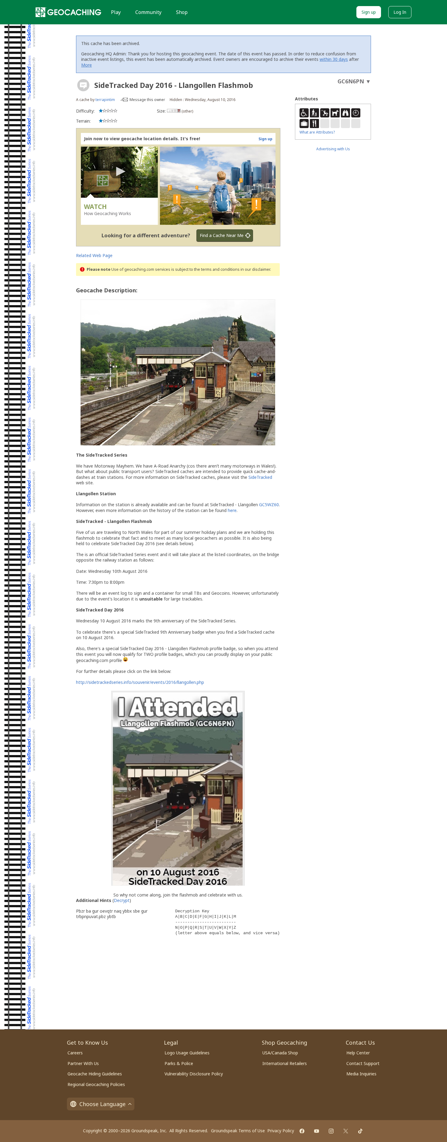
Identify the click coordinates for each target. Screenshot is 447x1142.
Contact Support (362, 1063)
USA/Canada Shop (280, 1053)
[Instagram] (331, 1131)
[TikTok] (360, 1131)
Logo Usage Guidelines (187, 1053)
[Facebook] (302, 1131)
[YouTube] (316, 1131)
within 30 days (334, 59)
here (232, 510)
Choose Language (102, 1104)
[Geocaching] (68, 12)
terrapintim (105, 99)
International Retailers (284, 1063)
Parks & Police (179, 1063)
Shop (182, 12)
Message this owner (147, 99)
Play (116, 12)
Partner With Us (83, 1063)
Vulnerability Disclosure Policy (194, 1074)
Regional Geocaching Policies (96, 1084)
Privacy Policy (280, 1130)
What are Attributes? (317, 132)
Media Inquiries (361, 1074)
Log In (399, 12)
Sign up (369, 12)
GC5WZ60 (269, 504)
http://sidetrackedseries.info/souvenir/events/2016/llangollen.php (140, 682)
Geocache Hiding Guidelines (95, 1074)
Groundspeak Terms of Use (238, 1130)
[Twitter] (345, 1131)
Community (148, 12)
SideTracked (260, 477)
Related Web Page (94, 255)
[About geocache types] (83, 85)
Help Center (358, 1053)
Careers (75, 1053)
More (86, 65)
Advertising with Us (333, 148)
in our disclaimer (255, 269)
